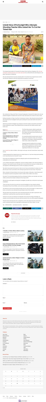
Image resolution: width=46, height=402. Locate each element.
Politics (25, 338)
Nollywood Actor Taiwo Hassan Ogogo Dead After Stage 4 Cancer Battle (15, 358)
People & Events (27, 337)
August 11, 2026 (13, 232)
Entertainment (5, 340)
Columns (4, 338)
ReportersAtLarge (6, 31)
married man (7, 150)
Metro (9, 22)
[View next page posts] (13, 144)
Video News (26, 349)
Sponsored (26, 343)
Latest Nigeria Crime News (17, 204)
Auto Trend (5, 334)
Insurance (5, 347)
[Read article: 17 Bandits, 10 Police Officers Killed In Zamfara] (35, 235)
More (33, 396)
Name (4, 297)
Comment (5, 283)
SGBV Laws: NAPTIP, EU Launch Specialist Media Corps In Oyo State (15, 360)
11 (17, 378)
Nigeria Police (25, 204)
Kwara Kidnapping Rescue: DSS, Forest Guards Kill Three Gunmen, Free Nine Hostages (10, 137)
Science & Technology (28, 341)
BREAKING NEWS (8, 204)
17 (11, 381)
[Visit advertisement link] (23, 95)
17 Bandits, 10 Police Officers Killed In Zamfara (13, 230)
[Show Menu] (3, 1)
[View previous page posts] (11, 144)
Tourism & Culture (27, 346)
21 (34, 381)
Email (4, 302)
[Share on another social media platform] (42, 66)
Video (25, 347)
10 (11, 378)
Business (4, 337)
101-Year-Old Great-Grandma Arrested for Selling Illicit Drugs (14, 362)
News (6, 22)
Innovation (5, 346)
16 (5, 381)
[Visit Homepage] (23, 2)
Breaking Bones (6, 335)
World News (26, 350)
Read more (6, 239)
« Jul (4, 387)
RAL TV (29, 396)
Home (4, 22)
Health (4, 344)
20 (28, 381)
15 (40, 378)
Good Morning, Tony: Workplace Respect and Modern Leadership (14, 356)
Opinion (25, 335)
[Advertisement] (23, 12)
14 (34, 378)
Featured (22, 31)
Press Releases (26, 340)
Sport (25, 344)
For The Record (6, 343)
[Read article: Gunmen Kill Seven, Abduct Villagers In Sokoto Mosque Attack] (35, 262)
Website (25, 302)
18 (17, 381)
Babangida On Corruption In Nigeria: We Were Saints (12, 364)
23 (5, 383)
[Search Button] (42, 1)
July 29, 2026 (12, 246)
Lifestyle (4, 349)
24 (11, 383)
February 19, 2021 (14, 31)
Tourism (20, 396)
